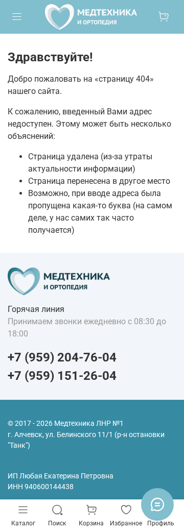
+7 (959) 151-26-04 (62, 376)
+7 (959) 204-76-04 (62, 357)
